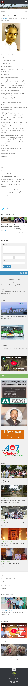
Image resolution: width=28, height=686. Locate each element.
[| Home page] (3, 2)
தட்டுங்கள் (4, 582)
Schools (3, 11)
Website (4, 260)
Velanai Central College (10, 541)
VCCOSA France (6, 585)
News (2, 498)
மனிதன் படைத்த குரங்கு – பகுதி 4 (10, 659)
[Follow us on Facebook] (21, 273)
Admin (4, 230)
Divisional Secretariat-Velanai (9, 578)
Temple (2, 541)
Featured (3, 610)
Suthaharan (5, 18)
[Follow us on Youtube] (26, 273)
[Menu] (26, 2)
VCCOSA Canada (6, 589)
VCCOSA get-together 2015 (7, 481)
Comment (5, 244)
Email (15, 255)
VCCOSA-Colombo (9, 561)
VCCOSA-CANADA (4, 479)
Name (4, 255)
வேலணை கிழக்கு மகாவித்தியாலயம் (11, 498)
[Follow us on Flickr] (23, 273)
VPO (6, 520)
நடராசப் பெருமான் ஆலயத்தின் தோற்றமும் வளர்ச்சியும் (13, 543)
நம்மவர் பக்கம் (9, 657)
